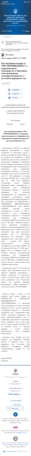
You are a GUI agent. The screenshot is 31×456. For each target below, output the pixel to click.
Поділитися (15, 93)
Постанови (5, 83)
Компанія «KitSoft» (11, 451)
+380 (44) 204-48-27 (15, 384)
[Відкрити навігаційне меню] (29, 2)
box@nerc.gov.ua (16, 391)
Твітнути (15, 97)
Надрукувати (16, 89)
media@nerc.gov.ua (21, 432)
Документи (7, 37)
